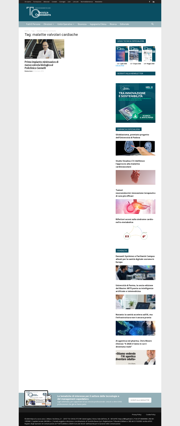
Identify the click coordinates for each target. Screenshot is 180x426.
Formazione (37, 2)
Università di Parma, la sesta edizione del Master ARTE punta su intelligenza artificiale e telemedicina (134, 288)
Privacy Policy (136, 415)
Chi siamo (28, 2)
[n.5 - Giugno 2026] (135, 54)
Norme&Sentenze (87, 2)
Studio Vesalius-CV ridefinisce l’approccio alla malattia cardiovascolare (130, 164)
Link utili (75, 2)
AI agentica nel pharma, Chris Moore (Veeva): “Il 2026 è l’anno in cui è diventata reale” (134, 344)
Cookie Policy (150, 415)
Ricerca (113, 24)
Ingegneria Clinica (98, 24)
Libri (69, 2)
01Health (122, 250)
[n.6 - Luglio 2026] (122, 54)
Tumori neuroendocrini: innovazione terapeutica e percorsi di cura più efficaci (141, 193)
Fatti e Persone (33, 24)
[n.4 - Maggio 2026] (149, 54)
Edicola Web (120, 66)
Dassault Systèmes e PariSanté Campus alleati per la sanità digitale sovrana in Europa (135, 259)
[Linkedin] (153, 1)
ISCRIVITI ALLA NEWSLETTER (140, 400)
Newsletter (98, 2)
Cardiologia (29, 57)
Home (27, 31)
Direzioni (48, 24)
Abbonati (46, 2)
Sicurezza (82, 24)
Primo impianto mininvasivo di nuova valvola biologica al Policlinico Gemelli (41, 64)
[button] (152, 24)
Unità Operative (64, 24)
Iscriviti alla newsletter (130, 73)
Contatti (54, 2)
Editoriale (124, 24)
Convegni (62, 2)
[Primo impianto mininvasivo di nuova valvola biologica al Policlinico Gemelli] (44, 49)
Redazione (28, 71)
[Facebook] (149, 1)
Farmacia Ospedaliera (128, 129)
